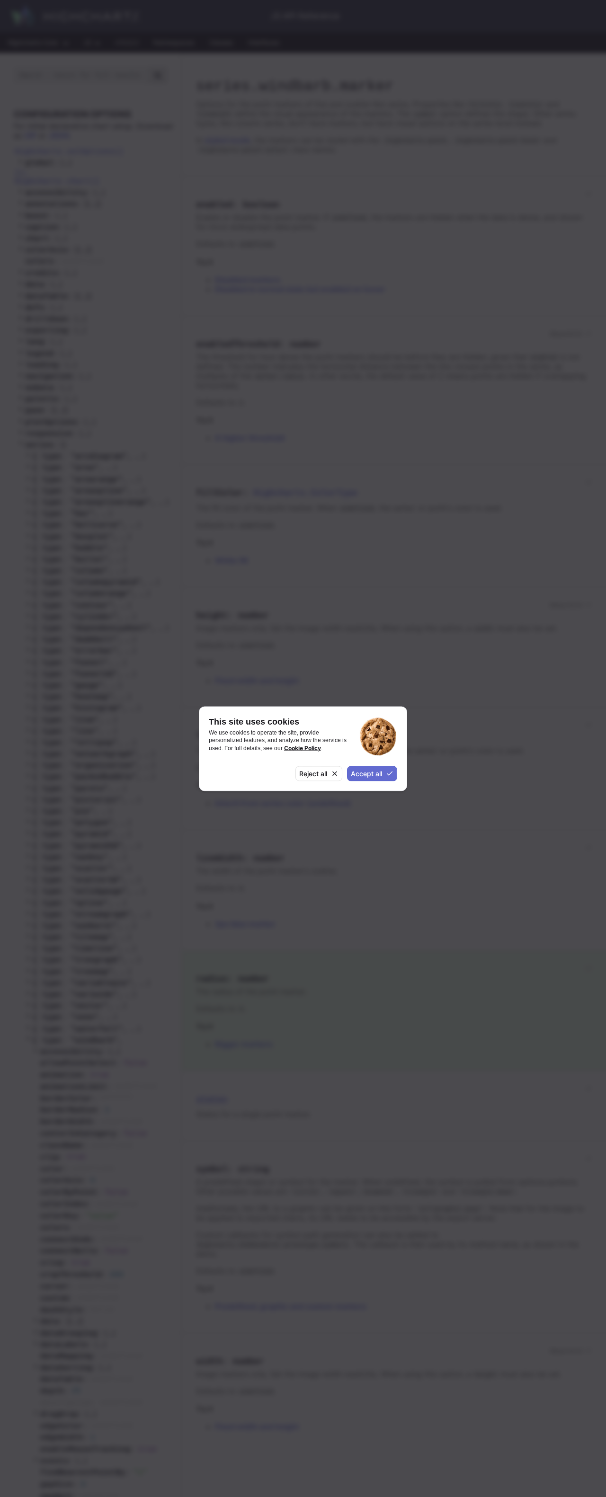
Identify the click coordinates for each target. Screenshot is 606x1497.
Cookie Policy (302, 747)
